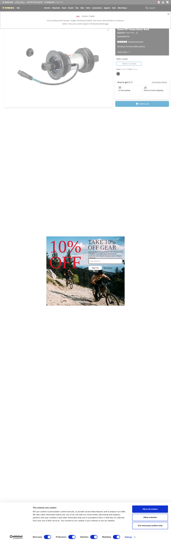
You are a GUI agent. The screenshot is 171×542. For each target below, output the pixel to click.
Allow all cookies (150, 509)
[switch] (71, 537)
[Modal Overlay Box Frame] (85, 271)
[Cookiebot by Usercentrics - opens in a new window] (16, 537)
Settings (128, 537)
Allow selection (150, 517)
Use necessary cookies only (150, 525)
